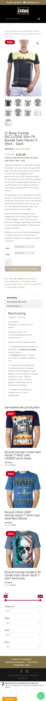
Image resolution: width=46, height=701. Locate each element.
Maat (8, 254)
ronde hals (33, 284)
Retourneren (33, 662)
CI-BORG (21, 287)
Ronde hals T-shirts (31, 31)
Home (7, 31)
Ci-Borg (33, 281)
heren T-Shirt (22, 284)
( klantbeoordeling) (22, 149)
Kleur (8, 248)
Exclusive (8, 284)
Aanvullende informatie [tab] (16, 302)
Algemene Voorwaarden (15, 662)
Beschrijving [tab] (12, 297)
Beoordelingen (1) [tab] (14, 306)
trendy (9, 287)
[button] (38, 43)
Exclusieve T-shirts (16, 31)
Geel (14, 284)
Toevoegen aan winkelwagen (23, 268)
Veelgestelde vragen (22, 665)
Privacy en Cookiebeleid (21, 659)
